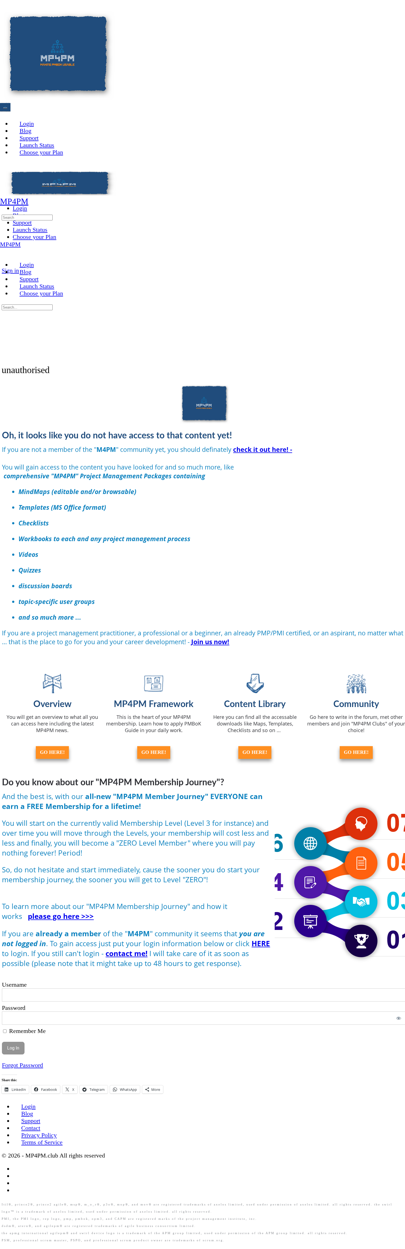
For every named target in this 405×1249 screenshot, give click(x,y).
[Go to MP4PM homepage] (58, 98)
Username (14, 984)
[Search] (4, 209)
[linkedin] (17, 1183)
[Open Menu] (4, 193)
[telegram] (17, 1190)
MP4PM (14, 201)
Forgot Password (22, 1065)
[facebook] (17, 1175)
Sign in (10, 270)
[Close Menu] (4, 251)
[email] (17, 1168)
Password (13, 1007)
